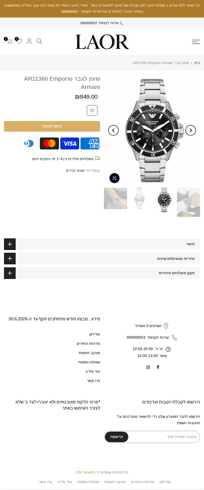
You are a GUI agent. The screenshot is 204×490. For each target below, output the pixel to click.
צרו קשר (93, 381)
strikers (152, 320)
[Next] (113, 130)
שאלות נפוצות (89, 362)
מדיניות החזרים (88, 343)
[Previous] (190, 130)
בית (197, 63)
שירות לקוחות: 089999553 (99, 23)
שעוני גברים (75, 170)
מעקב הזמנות (89, 353)
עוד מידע (93, 371)
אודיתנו (94, 334)
